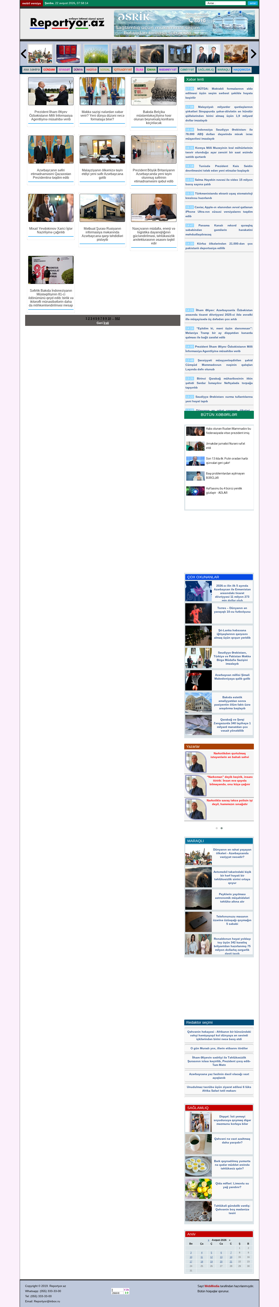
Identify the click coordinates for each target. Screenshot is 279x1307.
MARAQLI (224, 69)
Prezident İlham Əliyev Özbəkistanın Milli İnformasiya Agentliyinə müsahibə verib (51, 115)
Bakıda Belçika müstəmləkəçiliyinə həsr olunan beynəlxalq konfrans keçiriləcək (154, 117)
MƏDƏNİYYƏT (168, 69)
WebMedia (211, 1286)
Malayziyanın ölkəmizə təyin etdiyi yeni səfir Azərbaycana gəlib (102, 173)
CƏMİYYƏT (187, 69)
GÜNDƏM (49, 69)
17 (191, 1261)
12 (211, 1257)
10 (109, 318)
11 (202, 1257)
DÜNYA (78, 69)
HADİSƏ (91, 69)
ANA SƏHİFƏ (31, 69)
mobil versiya (31, 3)
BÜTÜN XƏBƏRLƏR (219, 414)
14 (231, 1257)
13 (221, 1257)
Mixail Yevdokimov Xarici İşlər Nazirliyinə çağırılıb (51, 230)
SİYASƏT (64, 69)
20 (221, 1261)
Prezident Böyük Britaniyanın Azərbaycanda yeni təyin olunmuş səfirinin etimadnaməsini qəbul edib (154, 175)
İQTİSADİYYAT (123, 69)
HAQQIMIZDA (241, 69)
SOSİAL (105, 69)
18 (202, 1261)
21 (231, 1261)
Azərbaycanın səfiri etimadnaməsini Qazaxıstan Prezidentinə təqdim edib (51, 173)
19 (211, 1261)
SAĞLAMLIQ (206, 69)
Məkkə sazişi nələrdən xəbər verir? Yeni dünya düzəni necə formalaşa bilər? (102, 115)
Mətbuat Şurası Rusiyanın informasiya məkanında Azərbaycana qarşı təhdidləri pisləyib (102, 234)
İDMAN (151, 69)
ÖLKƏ (139, 69)
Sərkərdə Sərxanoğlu (230, 780)
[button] (216, 828)
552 (117, 318)
